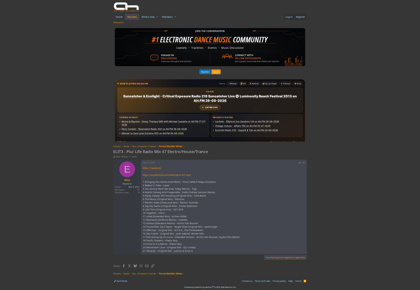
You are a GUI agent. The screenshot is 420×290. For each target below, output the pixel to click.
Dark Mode (121, 280)
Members (167, 16)
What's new (148, 16)
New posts (118, 22)
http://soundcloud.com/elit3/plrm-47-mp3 (167, 175)
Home (119, 16)
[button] (157, 17)
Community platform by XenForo (210, 287)
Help (290, 280)
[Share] (299, 163)
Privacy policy (279, 280)
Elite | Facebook (152, 168)
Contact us (247, 280)
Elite (118, 156)
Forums (132, 16)
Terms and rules (262, 280)
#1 (304, 162)
